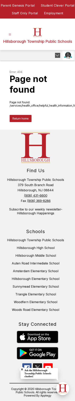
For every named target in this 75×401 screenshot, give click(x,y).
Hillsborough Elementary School (35, 279)
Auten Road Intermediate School (35, 263)
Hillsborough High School (36, 248)
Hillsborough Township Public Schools (35, 240)
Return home (20, 118)
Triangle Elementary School (35, 294)
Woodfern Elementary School (35, 302)
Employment (53, 13)
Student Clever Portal (57, 5)
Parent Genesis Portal (18, 5)
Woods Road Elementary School (35, 310)
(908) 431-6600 (35, 196)
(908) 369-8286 (39, 201)
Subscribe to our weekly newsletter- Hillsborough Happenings (35, 211)
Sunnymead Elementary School (35, 286)
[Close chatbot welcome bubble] (22, 369)
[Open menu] (10, 34)
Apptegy (45, 395)
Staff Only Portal (25, 13)
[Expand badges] (57, 55)
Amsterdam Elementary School (35, 271)
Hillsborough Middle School (35, 255)
